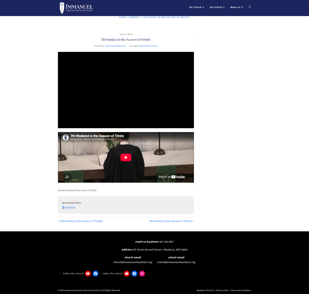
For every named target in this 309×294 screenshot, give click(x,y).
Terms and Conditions (241, 290)
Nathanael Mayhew (115, 45)
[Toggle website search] (249, 7)
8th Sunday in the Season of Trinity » (171, 221)
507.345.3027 (166, 241)
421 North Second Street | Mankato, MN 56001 (159, 249)
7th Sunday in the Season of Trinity (166, 17)
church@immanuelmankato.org (132, 262)
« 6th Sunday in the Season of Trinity (80, 221)
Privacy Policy (222, 290)
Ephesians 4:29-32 (148, 45)
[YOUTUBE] (88, 273)
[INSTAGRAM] (142, 273)
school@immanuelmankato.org (176, 262)
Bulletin (70, 207)
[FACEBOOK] (95, 273)
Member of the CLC (205, 290)
